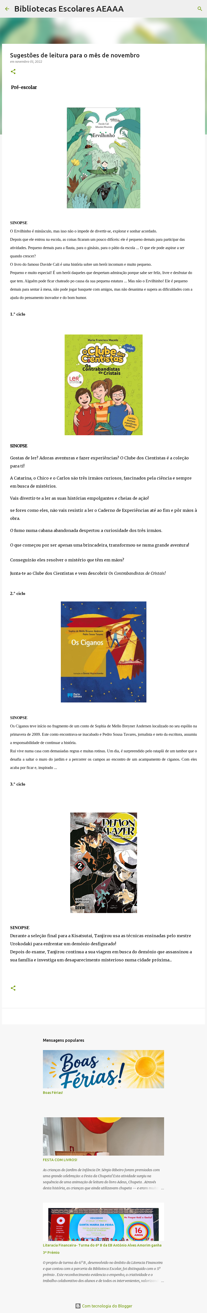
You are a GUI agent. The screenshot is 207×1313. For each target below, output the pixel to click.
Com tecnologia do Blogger (106, 1306)
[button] (13, 72)
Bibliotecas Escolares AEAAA (69, 8)
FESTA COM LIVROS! (60, 1160)
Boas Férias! (53, 1093)
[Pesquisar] (131, 9)
